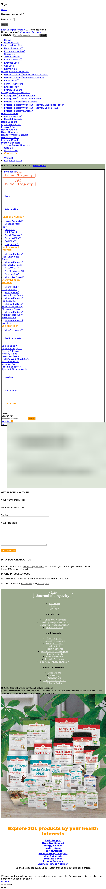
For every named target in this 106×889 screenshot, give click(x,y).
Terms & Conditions (54, 680)
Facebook (26, 583)
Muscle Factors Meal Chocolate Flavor (26, 74)
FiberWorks (11, 80)
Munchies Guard (14, 90)
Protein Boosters (10, 142)
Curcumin (9, 54)
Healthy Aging (9, 129)
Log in (4, 25)
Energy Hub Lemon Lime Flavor (22, 98)
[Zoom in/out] (10, 884)
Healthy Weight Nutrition (15, 71)
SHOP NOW (39, 165)
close (4, 9)
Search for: (7, 35)
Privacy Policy (54, 683)
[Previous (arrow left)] (2, 887)
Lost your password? (13, 29)
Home (7, 40)
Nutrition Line (11, 42)
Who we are (11, 150)
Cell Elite (9, 66)
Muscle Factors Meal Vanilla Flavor (24, 77)
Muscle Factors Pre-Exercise (20, 101)
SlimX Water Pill (13, 84)
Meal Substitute (10, 137)
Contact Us (10, 153)
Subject (5, 515)
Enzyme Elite (12, 63)
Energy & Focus (9, 127)
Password (7, 19)
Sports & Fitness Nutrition (15, 145)
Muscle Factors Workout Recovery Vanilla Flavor (31, 108)
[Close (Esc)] (2, 884)
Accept (5, 881)
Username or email (12, 14)
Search (43, 35)
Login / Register (13, 160)
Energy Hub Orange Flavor (19, 95)
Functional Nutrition (12, 45)
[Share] (5, 884)
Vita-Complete (13, 116)
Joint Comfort (12, 56)
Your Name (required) (13, 500)
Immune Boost (9, 140)
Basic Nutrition (9, 113)
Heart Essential (13, 48)
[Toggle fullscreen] (8, 884)
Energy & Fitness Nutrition (15, 92)
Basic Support (9, 122)
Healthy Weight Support (14, 135)
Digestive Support (11, 124)
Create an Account (30, 32)
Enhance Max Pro (14, 51)
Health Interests (13, 119)
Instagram (43, 583)
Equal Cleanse (13, 59)
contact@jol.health (33, 566)
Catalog (8, 148)
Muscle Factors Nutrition (18, 111)
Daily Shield (11, 69)
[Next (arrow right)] (5, 887)
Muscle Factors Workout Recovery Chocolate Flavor (34, 105)
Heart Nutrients (9, 132)
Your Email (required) (12, 507)
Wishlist (8, 158)
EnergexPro (11, 87)
